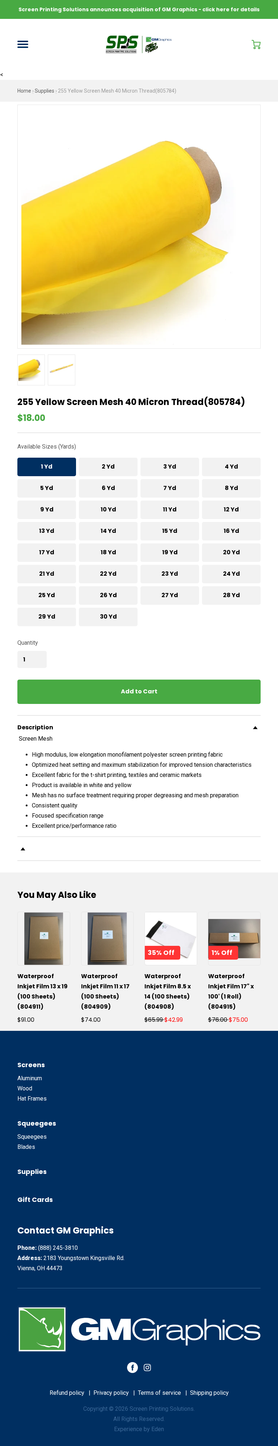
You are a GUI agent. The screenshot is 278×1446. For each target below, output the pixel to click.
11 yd (170, 509)
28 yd (231, 595)
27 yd (169, 595)
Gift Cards (35, 1199)
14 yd (108, 531)
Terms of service (159, 1392)
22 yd (108, 574)
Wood (24, 1088)
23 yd (169, 574)
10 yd (108, 509)
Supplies (44, 91)
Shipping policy (209, 1392)
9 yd (47, 509)
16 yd (231, 531)
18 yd (108, 552)
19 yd (170, 552)
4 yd (231, 466)
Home (24, 91)
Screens (31, 1064)
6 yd (108, 488)
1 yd (46, 466)
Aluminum (29, 1078)
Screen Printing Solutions (162, 1408)
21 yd (46, 574)
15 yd (169, 531)
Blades (26, 1146)
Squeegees (36, 1123)
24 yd (231, 574)
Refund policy (67, 1392)
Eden (157, 1429)
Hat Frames (32, 1098)
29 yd (46, 616)
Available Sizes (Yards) (46, 446)
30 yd (108, 616)
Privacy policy (111, 1392)
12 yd (231, 509)
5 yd (46, 488)
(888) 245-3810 (58, 1247)
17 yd (46, 552)
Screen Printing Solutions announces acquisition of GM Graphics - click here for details (139, 9)
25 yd (46, 595)
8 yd (231, 488)
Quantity (27, 642)
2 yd (108, 466)
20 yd (231, 552)
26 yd (108, 595)
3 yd (169, 466)
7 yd (169, 488)
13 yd (46, 531)
